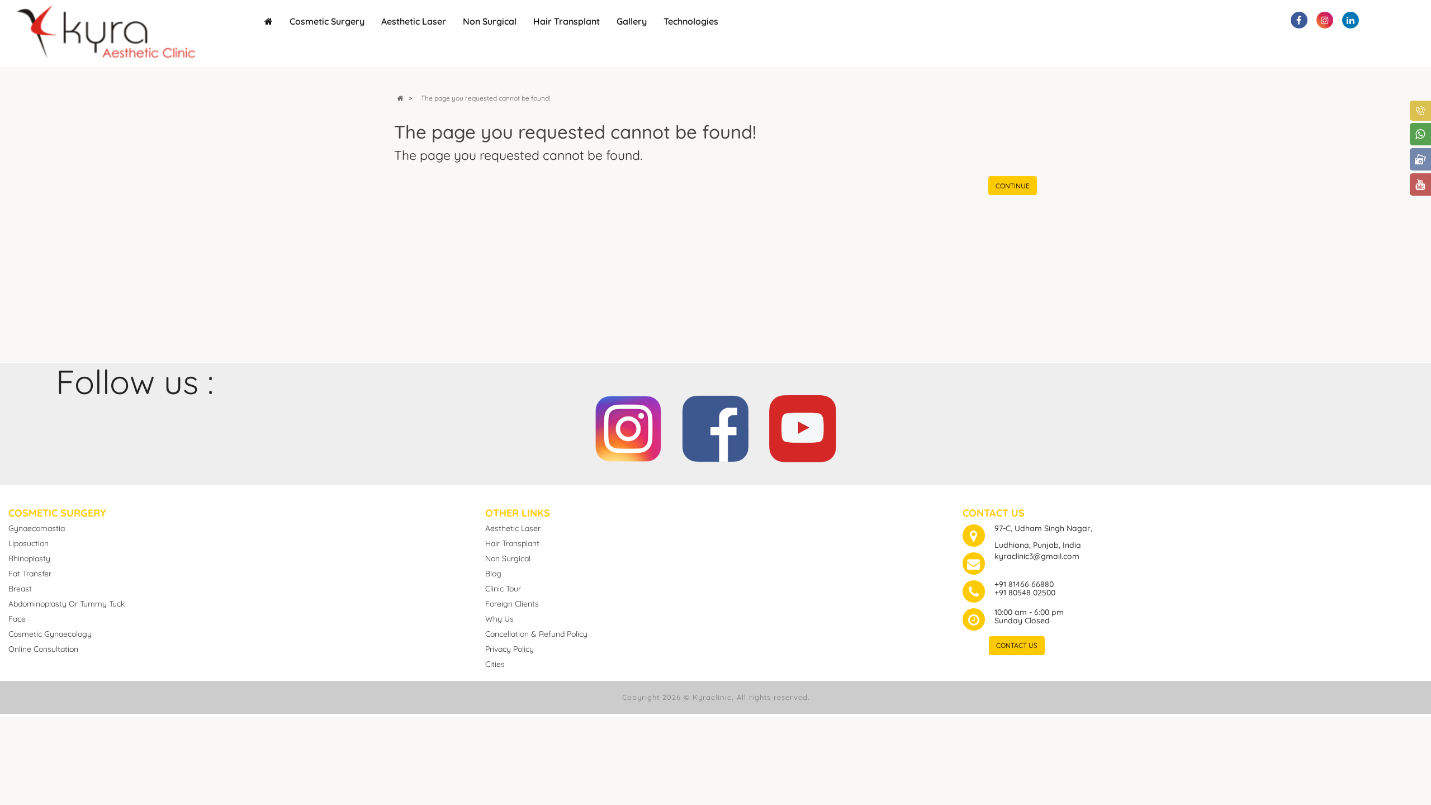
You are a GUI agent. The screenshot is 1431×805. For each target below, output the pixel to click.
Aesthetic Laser (413, 21)
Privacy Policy (509, 649)
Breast (20, 589)
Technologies (691, 21)
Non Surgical (490, 21)
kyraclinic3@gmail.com (1036, 556)
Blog (493, 574)
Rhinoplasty (29, 558)
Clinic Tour (503, 589)
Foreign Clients (512, 604)
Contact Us (1016, 645)
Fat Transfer (29, 574)
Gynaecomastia (36, 528)
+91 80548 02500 (1024, 593)
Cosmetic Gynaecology (50, 634)
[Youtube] (803, 425)
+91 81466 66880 (1024, 584)
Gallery (632, 21)
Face (17, 619)
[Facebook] (715, 425)
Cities (495, 664)
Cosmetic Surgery (327, 21)
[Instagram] (628, 425)
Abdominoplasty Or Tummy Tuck (66, 604)
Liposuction (28, 543)
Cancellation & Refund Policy (536, 634)
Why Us (499, 619)
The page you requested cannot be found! (485, 98)
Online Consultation (43, 649)
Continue (1013, 186)
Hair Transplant (566, 21)
